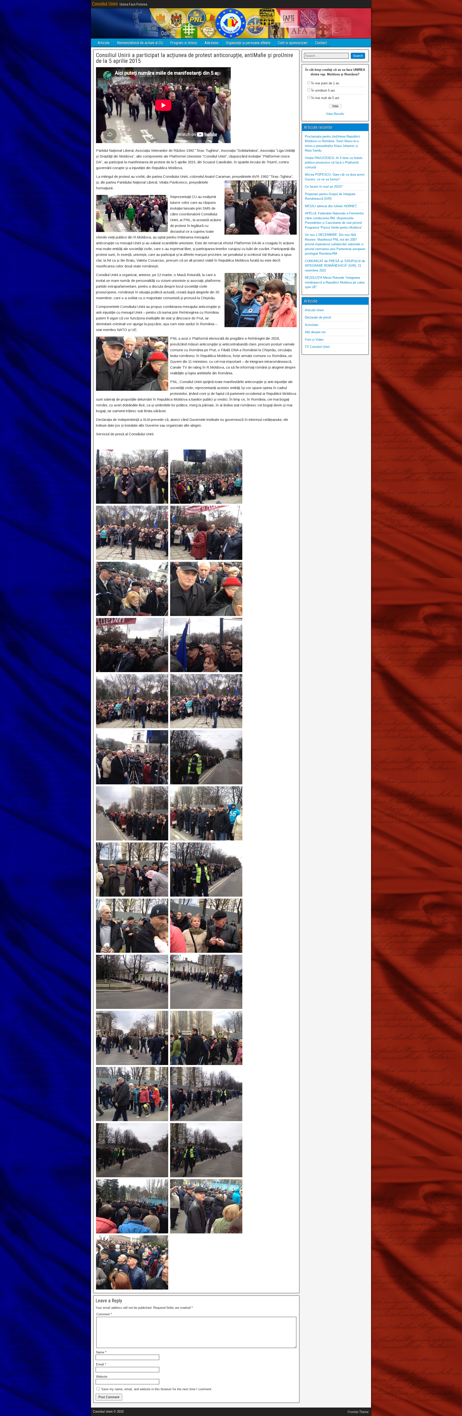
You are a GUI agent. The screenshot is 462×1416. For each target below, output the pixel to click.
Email (101, 1364)
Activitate (311, 325)
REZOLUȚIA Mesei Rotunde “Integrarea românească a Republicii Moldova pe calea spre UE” (335, 282)
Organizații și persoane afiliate (248, 42)
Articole (103, 42)
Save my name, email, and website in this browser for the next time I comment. (156, 1389)
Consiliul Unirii (105, 4)
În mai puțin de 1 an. (325, 83)
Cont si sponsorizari (292, 42)
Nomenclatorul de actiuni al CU (140, 42)
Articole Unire (314, 310)
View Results (335, 114)
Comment (104, 1314)
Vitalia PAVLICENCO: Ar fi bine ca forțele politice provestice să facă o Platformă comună (333, 162)
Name (101, 1352)
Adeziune (211, 42)
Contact (321, 42)
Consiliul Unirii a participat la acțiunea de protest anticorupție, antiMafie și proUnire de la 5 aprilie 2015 (194, 58)
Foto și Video (314, 339)
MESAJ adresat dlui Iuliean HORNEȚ (331, 206)
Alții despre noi (315, 332)
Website (101, 1376)
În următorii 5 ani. (323, 90)
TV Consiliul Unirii (317, 347)
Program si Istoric (183, 42)
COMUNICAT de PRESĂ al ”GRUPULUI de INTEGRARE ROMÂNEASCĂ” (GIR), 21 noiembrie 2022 (335, 265)
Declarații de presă (318, 317)
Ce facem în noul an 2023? (323, 186)
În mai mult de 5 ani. (325, 98)
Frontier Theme (358, 1412)
